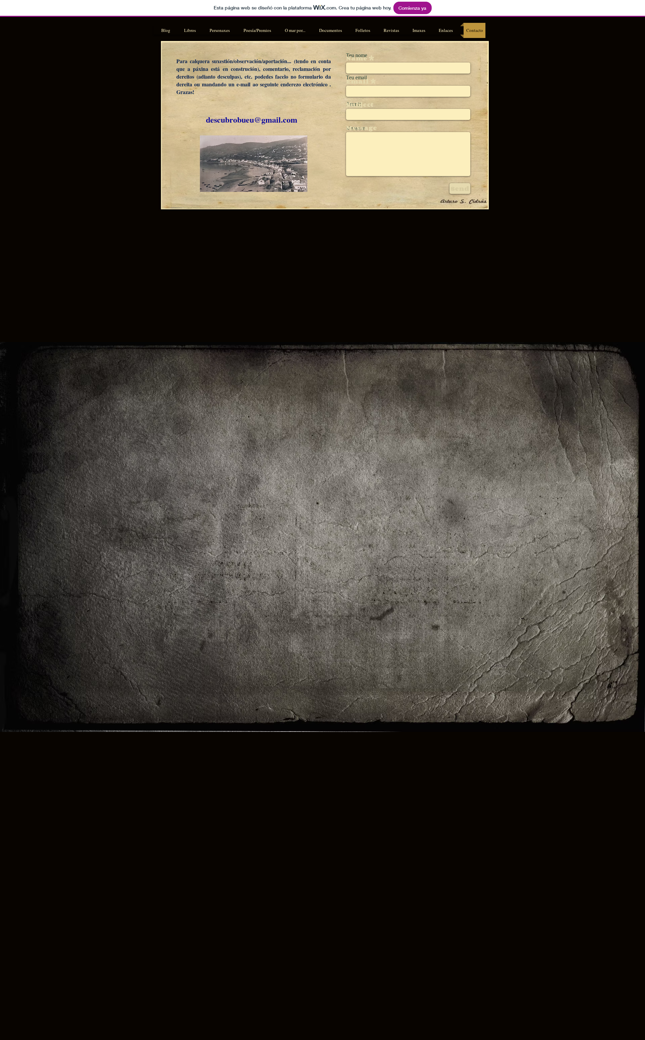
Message (361, 127)
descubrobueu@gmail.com (251, 119)
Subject (360, 104)
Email (357, 81)
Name (356, 58)
